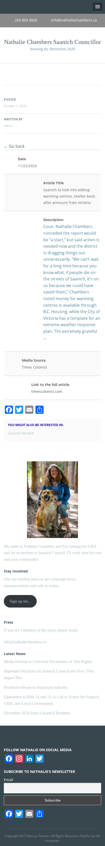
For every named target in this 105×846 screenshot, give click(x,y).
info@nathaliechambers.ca (25, 642)
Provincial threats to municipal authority (36, 687)
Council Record (21, 433)
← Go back (14, 146)
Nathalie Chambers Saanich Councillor (52, 42)
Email (8, 779)
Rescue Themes (38, 836)
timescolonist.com (46, 391)
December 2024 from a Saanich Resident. (37, 713)
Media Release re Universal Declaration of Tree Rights (48, 661)
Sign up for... (20, 601)
